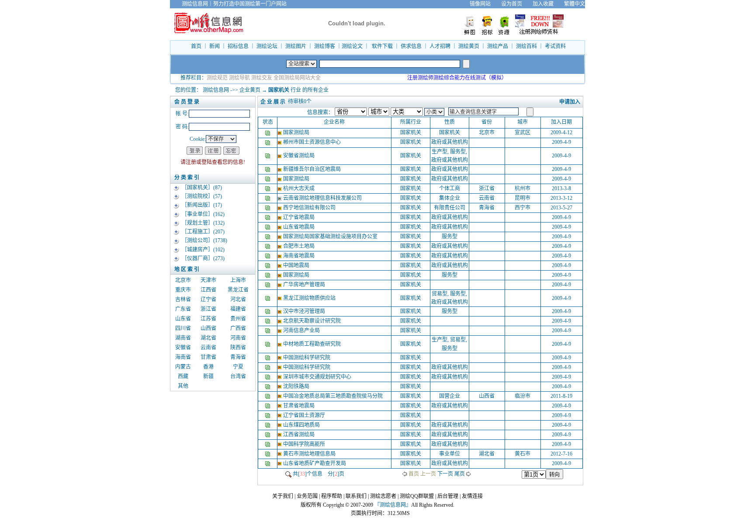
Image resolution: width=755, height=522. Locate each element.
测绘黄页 (468, 46)
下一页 (445, 474)
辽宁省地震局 (299, 217)
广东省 (183, 309)
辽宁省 (208, 299)
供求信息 (411, 46)
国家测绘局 (297, 132)
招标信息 (238, 46)
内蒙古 (183, 367)
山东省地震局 (299, 227)
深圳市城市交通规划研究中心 (318, 377)
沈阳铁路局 (297, 386)
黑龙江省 (238, 290)
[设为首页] (590, 4)
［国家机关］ (197, 187)
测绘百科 (526, 46)
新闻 (214, 46)
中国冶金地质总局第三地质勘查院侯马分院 (333, 396)
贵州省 (238, 319)
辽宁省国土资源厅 (304, 415)
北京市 (183, 280)
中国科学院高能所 (304, 444)
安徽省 (183, 348)
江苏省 (208, 319)
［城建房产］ (197, 250)
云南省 (208, 348)
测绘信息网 (216, 90)
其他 (183, 386)
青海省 (238, 357)
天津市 (208, 280)
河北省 (238, 299)
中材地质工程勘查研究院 (312, 344)
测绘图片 (295, 46)
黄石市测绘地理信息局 (310, 454)
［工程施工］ (197, 232)
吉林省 (183, 299)
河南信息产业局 (302, 330)
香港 (208, 367)
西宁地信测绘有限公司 (310, 208)
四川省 (183, 328)
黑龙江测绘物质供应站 (310, 298)
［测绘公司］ (197, 240)
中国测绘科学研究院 (307, 358)
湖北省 (208, 338)
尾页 (459, 474)
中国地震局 (297, 265)
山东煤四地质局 (302, 425)
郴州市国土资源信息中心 (312, 142)
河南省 (238, 338)
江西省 (208, 290)
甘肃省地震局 (299, 406)
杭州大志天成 (299, 188)
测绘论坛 (266, 46)
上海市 (238, 280)
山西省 (208, 328)
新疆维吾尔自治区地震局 (312, 169)
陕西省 (238, 348)
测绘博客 (324, 46)
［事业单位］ (197, 214)
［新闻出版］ (197, 205)
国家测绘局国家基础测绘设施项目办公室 (331, 236)
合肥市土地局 (299, 246)
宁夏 (238, 367)
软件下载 (382, 46)
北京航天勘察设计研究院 (312, 321)
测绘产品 (497, 46)
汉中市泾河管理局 (304, 311)
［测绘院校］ (197, 196)
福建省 (238, 309)
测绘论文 (352, 46)
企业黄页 (249, 90)
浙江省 (208, 309)
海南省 (183, 357)
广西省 (238, 328)
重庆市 (183, 290)
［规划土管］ (197, 223)
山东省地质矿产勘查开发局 (315, 463)
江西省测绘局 (299, 435)
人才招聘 (439, 46)
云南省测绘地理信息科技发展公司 (323, 198)
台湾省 (238, 376)
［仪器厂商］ (197, 258)
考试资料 (555, 46)
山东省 (183, 319)
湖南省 (183, 338)
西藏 (183, 376)
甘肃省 (208, 357)
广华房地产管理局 (304, 285)
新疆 (208, 376)
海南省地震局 (299, 256)
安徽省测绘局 (299, 156)
